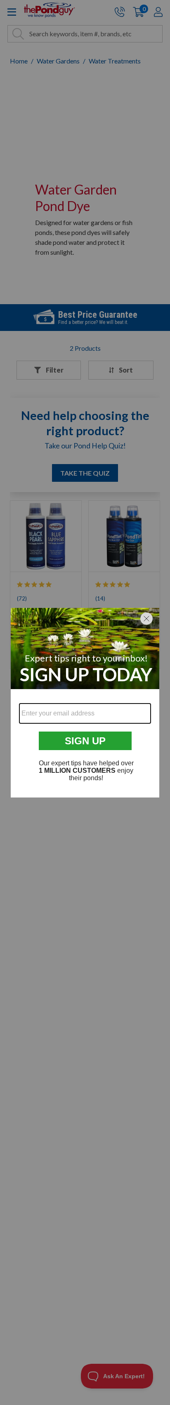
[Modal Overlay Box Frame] (85, 702)
